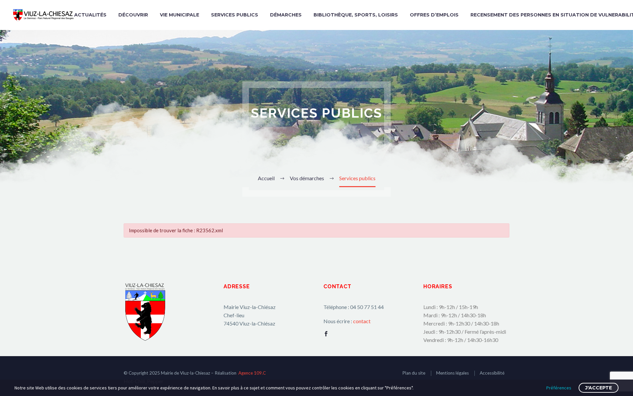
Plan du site (413, 373)
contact (362, 321)
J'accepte (598, 388)
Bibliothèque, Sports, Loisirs (356, 15)
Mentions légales (452, 373)
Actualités (90, 15)
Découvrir (133, 15)
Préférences (558, 388)
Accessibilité (492, 373)
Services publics (234, 15)
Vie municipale (179, 15)
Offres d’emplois (434, 15)
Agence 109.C (252, 373)
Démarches (286, 15)
